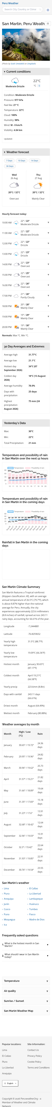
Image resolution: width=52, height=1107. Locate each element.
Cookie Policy (34, 1061)
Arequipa (8, 898)
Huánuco (34, 904)
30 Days (9, 166)
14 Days (34, 160)
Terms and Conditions (38, 1067)
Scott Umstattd (17, 63)
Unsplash (31, 63)
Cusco (7, 909)
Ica (5, 924)
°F (39, 85)
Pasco (32, 914)
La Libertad (35, 893)
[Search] (40, 9)
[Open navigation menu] (48, 10)
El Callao (33, 888)
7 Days (9, 160)
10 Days (21, 160)
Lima (6, 888)
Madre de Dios (37, 919)
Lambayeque (36, 898)
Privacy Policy (34, 1056)
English (10, 1083)
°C (35, 85)
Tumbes (33, 909)
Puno (6, 914)
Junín (6, 904)
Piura (6, 893)
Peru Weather (10, 3)
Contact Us (33, 1050)
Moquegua (9, 919)
